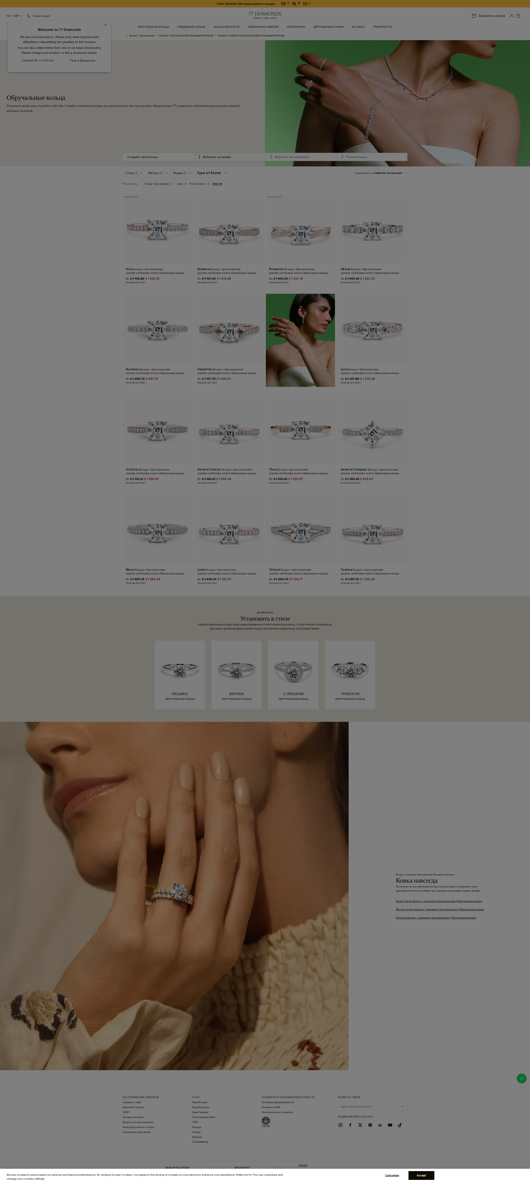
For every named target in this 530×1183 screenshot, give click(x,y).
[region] (265, 1176)
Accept (421, 1175)
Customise (392, 1175)
